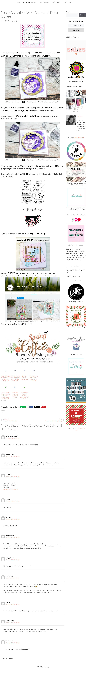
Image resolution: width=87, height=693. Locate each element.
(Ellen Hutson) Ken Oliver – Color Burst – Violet (34, 378)
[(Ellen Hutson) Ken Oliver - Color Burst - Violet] (34, 371)
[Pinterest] (79, 219)
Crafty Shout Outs (44, 2)
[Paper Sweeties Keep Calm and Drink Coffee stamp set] (5, 371)
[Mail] (73, 219)
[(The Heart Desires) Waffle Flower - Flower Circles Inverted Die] (5, 387)
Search (68, 12)
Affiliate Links (56, 2)
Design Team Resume (29, 2)
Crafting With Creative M (10, 489)
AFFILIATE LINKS (79, 138)
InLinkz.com (3, 400)
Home (18, 2)
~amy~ (79, 116)
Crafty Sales (67, 2)
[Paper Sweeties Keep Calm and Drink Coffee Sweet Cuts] (15, 371)
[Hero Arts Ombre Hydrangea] (24, 371)
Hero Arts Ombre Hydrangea (24, 377)
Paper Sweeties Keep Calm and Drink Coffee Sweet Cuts (15, 378)
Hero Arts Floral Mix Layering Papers (15, 395)
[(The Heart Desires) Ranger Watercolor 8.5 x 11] (24, 387)
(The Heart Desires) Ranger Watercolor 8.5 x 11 (24, 395)
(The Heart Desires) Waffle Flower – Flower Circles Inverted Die (5, 395)
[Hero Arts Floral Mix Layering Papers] (15, 387)
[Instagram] (76, 219)
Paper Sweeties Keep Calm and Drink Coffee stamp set (5, 378)
